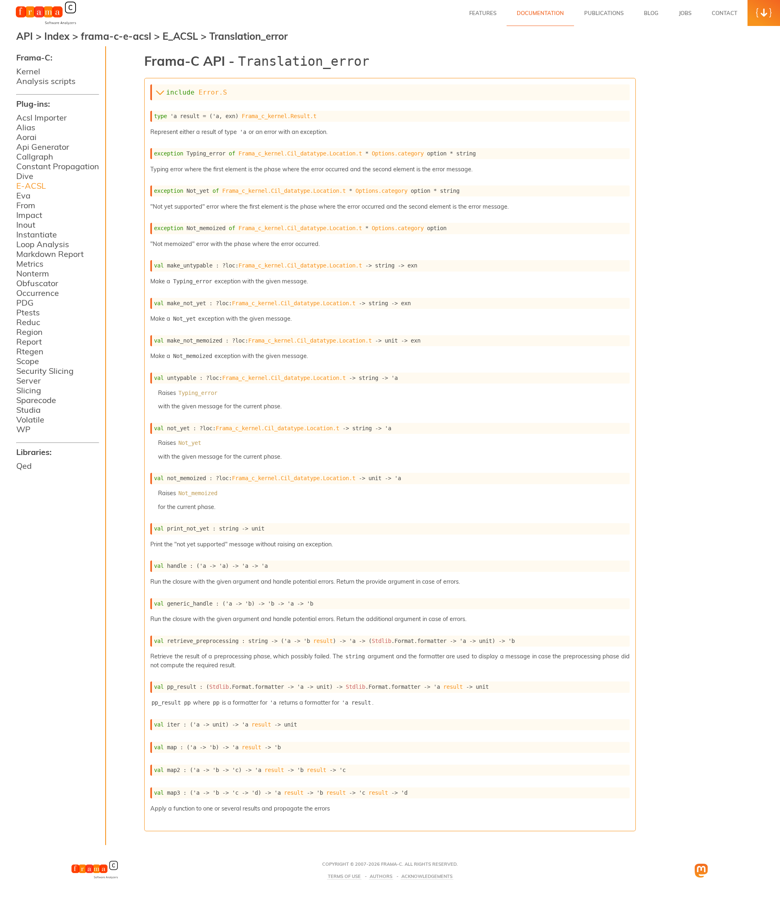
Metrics (29, 264)
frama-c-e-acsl (117, 36)
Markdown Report (50, 254)
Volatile (30, 419)
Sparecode (36, 400)
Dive (24, 176)
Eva (23, 195)
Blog (651, 13)
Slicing (28, 390)
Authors (381, 876)
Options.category (398, 153)
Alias (25, 127)
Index (58, 36)
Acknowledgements (427, 876)
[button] (764, 13)
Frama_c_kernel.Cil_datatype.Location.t (300, 153)
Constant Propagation (57, 166)
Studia (28, 410)
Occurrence (37, 293)
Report (29, 341)
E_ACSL (181, 36)
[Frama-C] (46, 24)
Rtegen (29, 351)
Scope (27, 361)
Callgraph (34, 156)
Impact (29, 215)
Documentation (540, 13)
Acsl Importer (41, 117)
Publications (604, 13)
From (25, 205)
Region (29, 332)
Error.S (213, 92)
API (24, 36)
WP (23, 429)
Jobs (685, 13)
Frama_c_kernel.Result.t (279, 116)
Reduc (28, 322)
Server (28, 380)
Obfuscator (37, 283)
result (323, 641)
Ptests (28, 312)
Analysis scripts (46, 81)
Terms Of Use (344, 876)
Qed (24, 466)
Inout (25, 225)
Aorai (26, 137)
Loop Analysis (42, 244)
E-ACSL (31, 186)
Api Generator (42, 147)
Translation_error (248, 36)
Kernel (28, 71)
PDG (25, 303)
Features (482, 13)
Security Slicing (45, 371)
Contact (724, 13)
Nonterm (32, 273)
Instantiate (36, 234)
